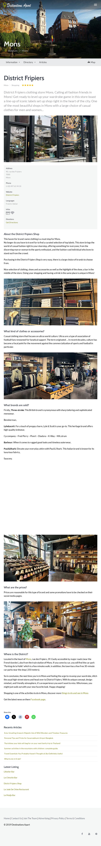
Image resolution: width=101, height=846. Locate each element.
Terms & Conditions (75, 818)
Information (12, 62)
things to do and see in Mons (75, 693)
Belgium (12, 50)
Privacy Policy (58, 818)
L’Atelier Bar (9, 771)
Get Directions (12, 222)
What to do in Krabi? (12, 759)
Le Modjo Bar (9, 795)
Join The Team (30, 818)
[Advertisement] (50, 495)
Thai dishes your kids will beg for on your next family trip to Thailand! (32, 743)
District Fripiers (12, 195)
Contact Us (16, 818)
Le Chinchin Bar (10, 777)
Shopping (15, 85)
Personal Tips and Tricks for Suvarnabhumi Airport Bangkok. (28, 738)
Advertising (44, 818)
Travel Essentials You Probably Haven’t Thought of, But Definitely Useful (33, 753)
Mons (25, 50)
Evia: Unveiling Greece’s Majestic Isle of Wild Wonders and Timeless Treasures (36, 733)
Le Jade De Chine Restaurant (16, 789)
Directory (28, 62)
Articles (43, 62)
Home (7, 818)
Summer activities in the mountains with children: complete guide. (31, 748)
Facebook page (38, 699)
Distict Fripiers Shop (12, 783)
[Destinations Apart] (17, 4)
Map (92, 62)
